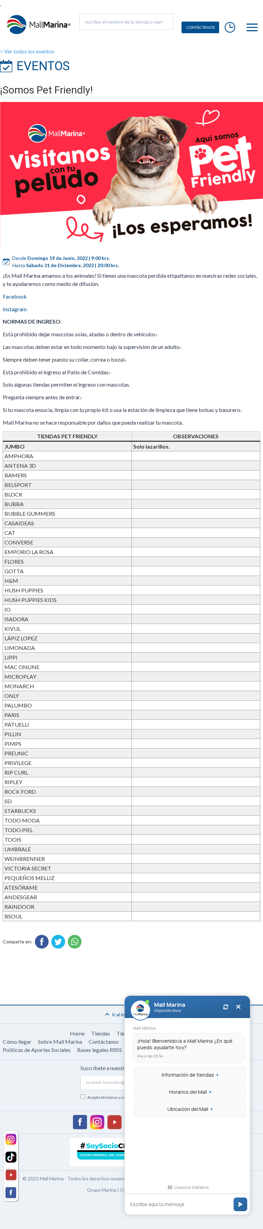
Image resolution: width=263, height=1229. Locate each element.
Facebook (15, 296)
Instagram (15, 309)
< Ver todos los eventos (27, 51)
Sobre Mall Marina (60, 1041)
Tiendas (100, 1033)
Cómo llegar (17, 1041)
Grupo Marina (101, 1190)
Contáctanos (104, 1041)
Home (77, 1033)
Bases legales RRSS (99, 1049)
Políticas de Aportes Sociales (37, 1049)
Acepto (115, 1097)
